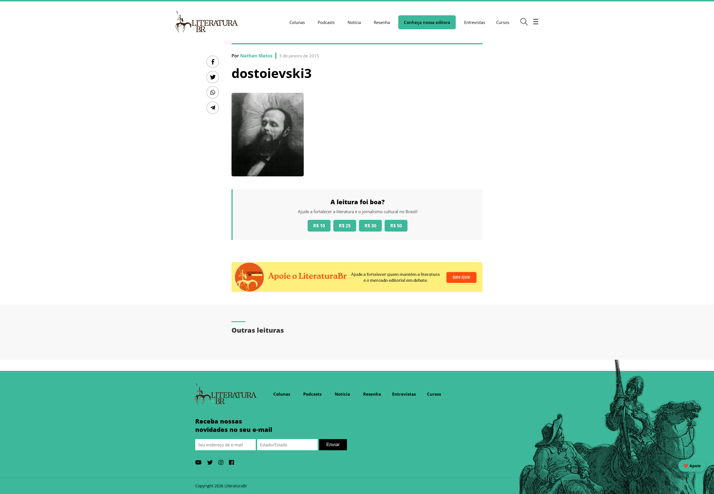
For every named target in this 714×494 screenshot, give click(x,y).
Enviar (333, 444)
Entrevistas (474, 22)
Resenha (382, 22)
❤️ (692, 465)
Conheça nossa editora (427, 22)
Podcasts (326, 22)
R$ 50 (396, 226)
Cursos (502, 22)
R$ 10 (319, 226)
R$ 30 (370, 226)
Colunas (297, 22)
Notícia (354, 22)
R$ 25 (345, 226)
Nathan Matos (256, 56)
